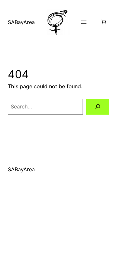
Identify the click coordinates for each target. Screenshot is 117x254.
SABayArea (21, 22)
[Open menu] (84, 22)
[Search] (97, 107)
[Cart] (103, 22)
